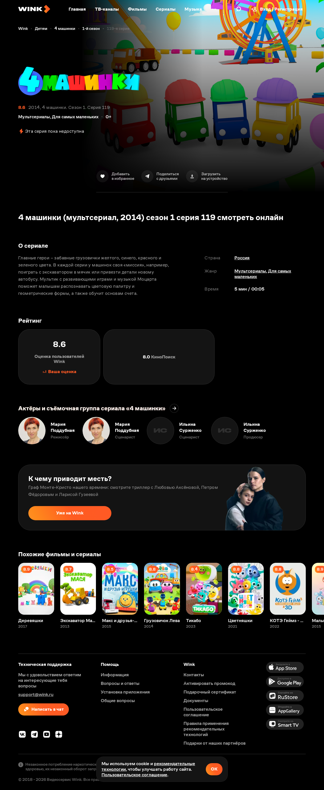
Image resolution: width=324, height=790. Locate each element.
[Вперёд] (315, 430)
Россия (242, 257)
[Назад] (9, 430)
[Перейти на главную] (34, 9)
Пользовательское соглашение (134, 774)
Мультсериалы (250, 271)
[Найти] (239, 9)
